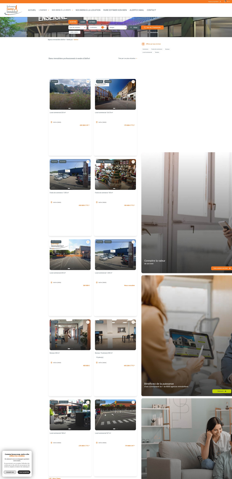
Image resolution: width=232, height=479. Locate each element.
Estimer (92, 22)
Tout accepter (24, 472)
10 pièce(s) (99, 357)
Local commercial (58, 112)
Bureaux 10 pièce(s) (104, 353)
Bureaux (55, 353)
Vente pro (70, 39)
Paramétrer (10, 472)
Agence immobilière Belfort (56, 39)
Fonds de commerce (59, 193)
